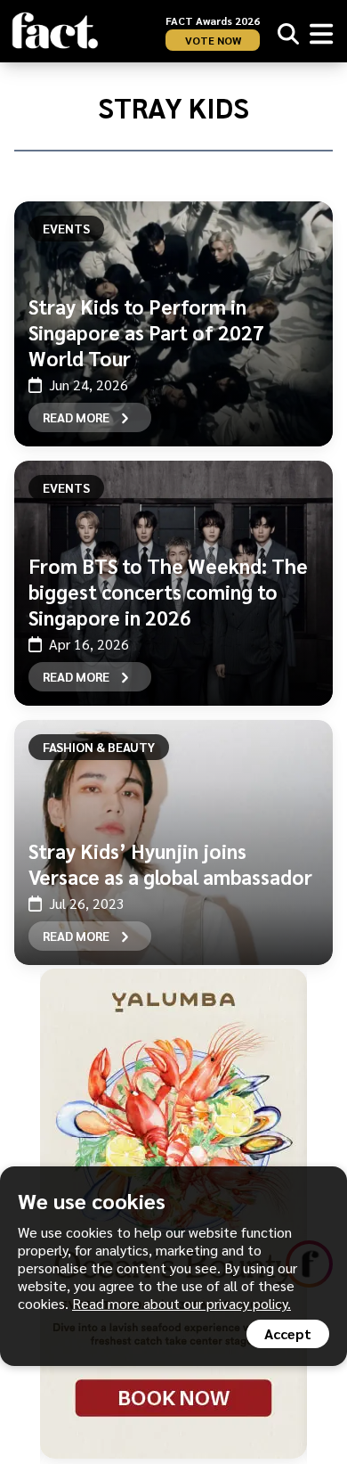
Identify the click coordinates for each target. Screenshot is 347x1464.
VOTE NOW (213, 40)
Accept (287, 1333)
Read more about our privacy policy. (181, 1303)
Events (66, 228)
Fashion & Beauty (99, 747)
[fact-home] (55, 31)
